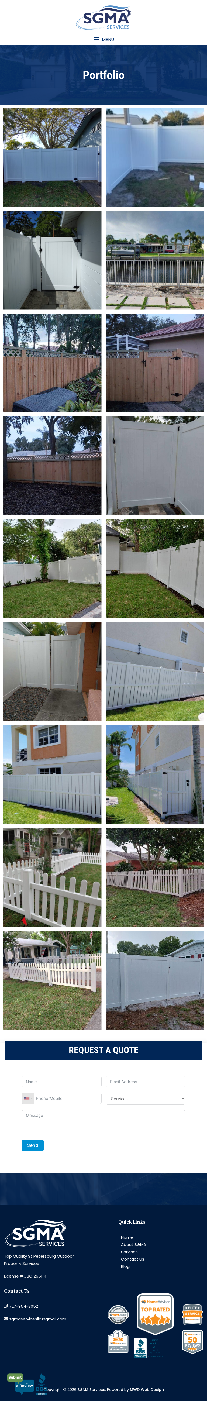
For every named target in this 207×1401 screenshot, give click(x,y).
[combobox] (28, 1098)
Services (129, 1252)
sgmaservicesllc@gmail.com (37, 1319)
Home (127, 1237)
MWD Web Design (147, 1389)
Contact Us (132, 1259)
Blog (125, 1266)
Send (32, 1145)
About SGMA (133, 1244)
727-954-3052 (23, 1306)
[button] (103, 39)
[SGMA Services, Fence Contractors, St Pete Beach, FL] (155, 1353)
